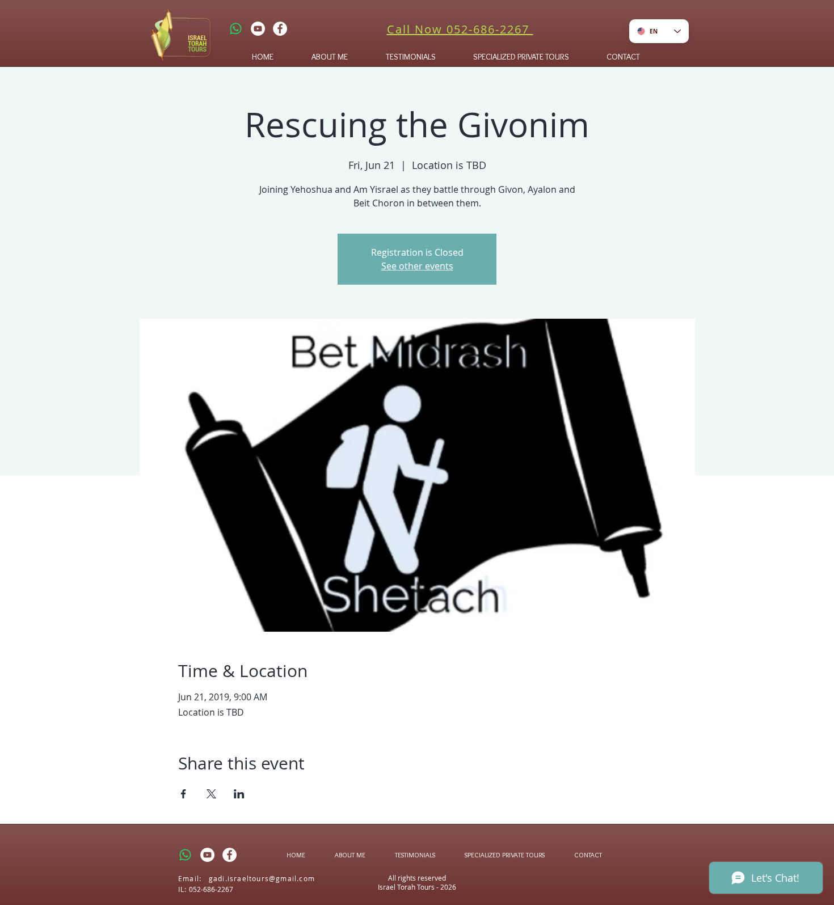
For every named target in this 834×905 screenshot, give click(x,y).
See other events (417, 266)
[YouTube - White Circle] (258, 29)
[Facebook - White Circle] (280, 29)
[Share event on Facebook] (183, 793)
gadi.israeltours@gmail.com (262, 878)
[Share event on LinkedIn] (239, 793)
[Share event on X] (211, 793)
